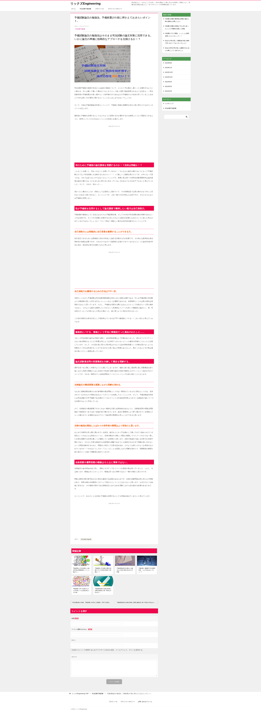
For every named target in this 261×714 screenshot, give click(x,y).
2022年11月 (169, 77)
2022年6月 (168, 82)
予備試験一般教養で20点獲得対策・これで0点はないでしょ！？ (147, 570)
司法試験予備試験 (85, 9)
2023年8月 (168, 63)
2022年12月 (169, 72)
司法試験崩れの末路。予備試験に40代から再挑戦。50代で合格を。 (91, 602)
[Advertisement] (114, 142)
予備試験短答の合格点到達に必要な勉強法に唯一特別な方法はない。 (103, 590)
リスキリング (169, 103)
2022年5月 (168, 86)
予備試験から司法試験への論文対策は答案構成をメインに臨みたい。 (81, 570)
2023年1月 (168, 67)
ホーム (73, 9)
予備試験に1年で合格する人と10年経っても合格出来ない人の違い (81, 590)
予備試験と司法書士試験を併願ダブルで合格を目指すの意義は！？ (103, 570)
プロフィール (99, 9)
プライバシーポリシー (115, 9)
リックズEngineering (85, 3)
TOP (80, 693)
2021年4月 (168, 91)
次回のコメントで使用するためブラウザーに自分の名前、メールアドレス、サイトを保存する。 (108, 650)
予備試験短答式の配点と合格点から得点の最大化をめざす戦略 (125, 570)
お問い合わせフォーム (145, 701)
